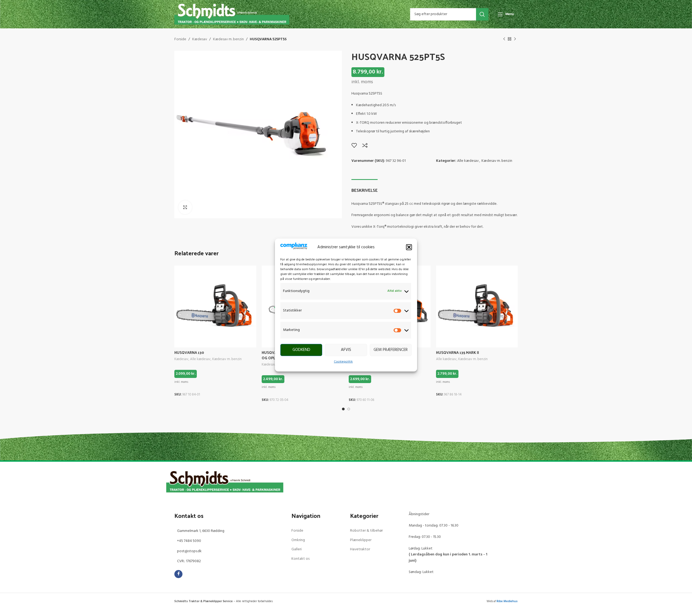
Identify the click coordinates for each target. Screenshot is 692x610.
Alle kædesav (468, 161)
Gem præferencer (391, 350)
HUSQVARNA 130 (189, 352)
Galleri (296, 549)
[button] (409, 247)
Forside (180, 39)
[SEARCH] (482, 14)
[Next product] (515, 39)
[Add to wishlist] (354, 145)
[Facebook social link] (178, 574)
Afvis (346, 350)
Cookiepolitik (343, 361)
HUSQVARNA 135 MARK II (457, 352)
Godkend (301, 350)
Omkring (298, 540)
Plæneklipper (360, 540)
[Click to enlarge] (185, 207)
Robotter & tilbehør (366, 531)
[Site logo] (231, 14)
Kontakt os (300, 559)
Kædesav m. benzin (228, 39)
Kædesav (199, 39)
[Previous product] (504, 39)
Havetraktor (360, 549)
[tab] (364, 187)
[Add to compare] (365, 145)
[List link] (228, 531)
